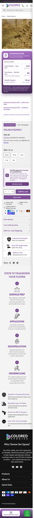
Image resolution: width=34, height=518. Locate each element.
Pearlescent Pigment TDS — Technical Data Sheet (16, 108)
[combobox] (16, 10)
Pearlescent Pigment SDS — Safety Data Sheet (16, 103)
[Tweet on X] (10, 268)
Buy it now (16, 202)
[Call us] (21, 6)
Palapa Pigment (11, 16)
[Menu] (3, 6)
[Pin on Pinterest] (17, 268)
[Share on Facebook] (14, 268)
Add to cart (22, 195)
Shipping (7, 137)
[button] (30, 6)
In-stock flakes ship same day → (16, 1)
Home (3, 16)
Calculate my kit (16, 187)
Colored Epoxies (9, 125)
